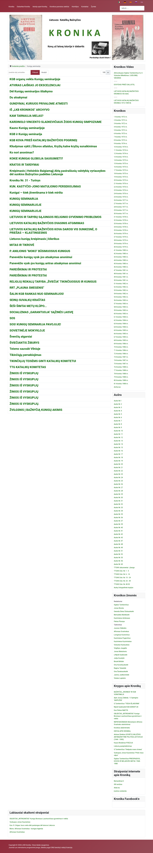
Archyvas (117, 387)
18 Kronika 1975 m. (121, 173)
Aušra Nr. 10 (118, 431)
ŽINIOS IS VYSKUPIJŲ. (24, 403)
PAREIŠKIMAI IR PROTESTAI (28, 269)
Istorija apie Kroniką (40, 7)
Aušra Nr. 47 (118, 541)
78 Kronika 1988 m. (121, 374)
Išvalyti (44, 72)
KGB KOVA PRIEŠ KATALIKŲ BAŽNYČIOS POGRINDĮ (43, 140)
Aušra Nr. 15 (118, 447)
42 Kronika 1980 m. (121, 254)
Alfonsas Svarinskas (121, 631)
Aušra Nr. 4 (118, 411)
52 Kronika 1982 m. (121, 287)
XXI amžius (118, 784)
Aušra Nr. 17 (118, 454)
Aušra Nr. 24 (118, 477)
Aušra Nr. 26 (118, 484)
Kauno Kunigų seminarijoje (27, 128)
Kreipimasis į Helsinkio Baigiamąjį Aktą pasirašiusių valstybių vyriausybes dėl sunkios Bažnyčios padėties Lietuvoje (57, 172)
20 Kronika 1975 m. (121, 180)
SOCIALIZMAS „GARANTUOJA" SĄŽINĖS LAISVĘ (41, 312)
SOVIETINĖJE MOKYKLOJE (27, 330)
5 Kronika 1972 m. (120, 130)
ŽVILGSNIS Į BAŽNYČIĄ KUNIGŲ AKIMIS (36, 410)
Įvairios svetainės (120, 791)
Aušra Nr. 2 (118, 404)
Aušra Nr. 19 (118, 461)
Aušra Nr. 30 (118, 497)
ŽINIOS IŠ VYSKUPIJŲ (24, 373)
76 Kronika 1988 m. (121, 367)
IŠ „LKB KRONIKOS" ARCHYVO (29, 109)
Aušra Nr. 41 (118, 531)
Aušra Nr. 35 (118, 514)
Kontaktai (84, 7)
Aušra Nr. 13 (118, 441)
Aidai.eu (117, 788)
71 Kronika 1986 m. (121, 350)
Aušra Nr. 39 (118, 524)
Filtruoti (35, 72)
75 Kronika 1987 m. (121, 364)
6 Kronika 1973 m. (120, 133)
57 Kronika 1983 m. (121, 304)
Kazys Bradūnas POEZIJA (123, 743)
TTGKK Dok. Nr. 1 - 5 (121, 571)
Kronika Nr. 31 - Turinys (25, 180)
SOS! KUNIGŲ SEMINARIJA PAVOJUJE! (35, 324)
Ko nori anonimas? (22, 152)
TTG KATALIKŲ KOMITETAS (28, 367)
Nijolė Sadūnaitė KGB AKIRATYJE (126, 707)
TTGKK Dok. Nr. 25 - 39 (122, 581)
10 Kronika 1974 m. (121, 147)
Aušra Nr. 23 (118, 474)
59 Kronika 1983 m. (121, 310)
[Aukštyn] (149, 849)
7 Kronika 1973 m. (120, 137)
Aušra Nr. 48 (118, 544)
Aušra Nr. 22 (118, 471)
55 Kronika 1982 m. (121, 297)
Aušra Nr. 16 (118, 451)
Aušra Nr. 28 (118, 491)
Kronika (11, 7)
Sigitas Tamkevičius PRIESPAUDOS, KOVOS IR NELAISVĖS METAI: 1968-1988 (127, 761)
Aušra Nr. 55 (118, 558)
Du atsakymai (18, 97)
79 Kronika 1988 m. (121, 377)
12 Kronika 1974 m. (121, 153)
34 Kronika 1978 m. (121, 227)
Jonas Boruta (119, 608)
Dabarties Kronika (23, 7)
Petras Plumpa (119, 621)
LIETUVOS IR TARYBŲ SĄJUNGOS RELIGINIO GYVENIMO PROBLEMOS (55, 217)
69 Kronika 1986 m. (121, 344)
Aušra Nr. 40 (118, 527)
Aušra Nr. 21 (118, 467)
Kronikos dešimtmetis (122, 728)
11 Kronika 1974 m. (121, 150)
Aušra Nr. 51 (118, 551)
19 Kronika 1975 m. (121, 177)
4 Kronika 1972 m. (120, 127)
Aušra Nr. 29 (118, 494)
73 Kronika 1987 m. (121, 357)
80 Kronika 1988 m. (121, 380)
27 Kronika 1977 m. (121, 204)
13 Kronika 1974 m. (121, 157)
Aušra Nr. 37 (118, 521)
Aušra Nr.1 (117, 401)
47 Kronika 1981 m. (121, 270)
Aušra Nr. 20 (118, 464)
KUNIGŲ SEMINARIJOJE (25, 205)
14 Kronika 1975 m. (121, 160)
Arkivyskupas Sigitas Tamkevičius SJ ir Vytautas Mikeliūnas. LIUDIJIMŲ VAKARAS (128, 75)
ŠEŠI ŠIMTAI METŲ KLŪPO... (28, 306)
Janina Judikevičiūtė (121, 675)
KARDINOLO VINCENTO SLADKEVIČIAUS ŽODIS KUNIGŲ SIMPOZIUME (56, 122)
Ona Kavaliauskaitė (121, 665)
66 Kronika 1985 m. (121, 334)
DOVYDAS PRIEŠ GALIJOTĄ (124, 85)
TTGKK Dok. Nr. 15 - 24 (122, 578)
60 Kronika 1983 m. (121, 314)
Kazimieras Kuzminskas (123, 641)
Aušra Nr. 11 (118, 434)
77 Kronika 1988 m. (121, 370)
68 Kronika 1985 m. (121, 340)
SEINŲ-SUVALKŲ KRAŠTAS (27, 300)
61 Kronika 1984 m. (121, 317)
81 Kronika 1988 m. (121, 384)
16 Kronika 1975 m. (121, 167)
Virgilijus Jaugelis (120, 648)
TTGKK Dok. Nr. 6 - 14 (122, 574)
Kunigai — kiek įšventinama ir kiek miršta (36, 192)
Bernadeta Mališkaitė (121, 615)
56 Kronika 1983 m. (121, 300)
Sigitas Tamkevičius (121, 605)
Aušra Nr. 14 (118, 444)
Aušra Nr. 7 (118, 421)
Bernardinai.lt (119, 781)
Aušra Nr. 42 (118, 534)
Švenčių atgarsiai (21, 336)
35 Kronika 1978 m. (121, 230)
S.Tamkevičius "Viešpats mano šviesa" (128, 749)
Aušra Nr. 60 (118, 564)
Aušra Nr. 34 (118, 511)
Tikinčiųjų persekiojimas (25, 355)
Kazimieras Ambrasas (122, 618)
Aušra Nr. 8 (118, 424)
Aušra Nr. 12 (118, 437)
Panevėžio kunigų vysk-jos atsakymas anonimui (41, 257)
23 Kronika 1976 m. (121, 190)
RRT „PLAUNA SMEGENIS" (27, 287)
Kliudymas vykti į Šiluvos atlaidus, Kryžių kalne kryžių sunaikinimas (53, 146)
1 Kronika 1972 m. (120, 117)
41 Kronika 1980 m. (121, 250)
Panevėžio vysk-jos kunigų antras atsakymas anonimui (45, 263)
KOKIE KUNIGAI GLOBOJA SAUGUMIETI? (36, 158)
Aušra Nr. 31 (118, 501)
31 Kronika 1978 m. (121, 217)
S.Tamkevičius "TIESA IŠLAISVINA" (126, 704)
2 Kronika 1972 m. (120, 120)
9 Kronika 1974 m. (120, 143)
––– (115, 81)
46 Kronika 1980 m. (121, 267)
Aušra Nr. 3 (118, 407)
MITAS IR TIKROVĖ (22, 245)
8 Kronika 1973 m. (120, 140)
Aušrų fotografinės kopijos (123, 588)
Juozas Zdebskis (120, 628)
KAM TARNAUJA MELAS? (26, 115)
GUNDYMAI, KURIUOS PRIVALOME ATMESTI (39, 103)
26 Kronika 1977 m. (121, 200)
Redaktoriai (118, 601)
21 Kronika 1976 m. (121, 184)
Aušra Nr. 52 (118, 554)
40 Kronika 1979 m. (121, 247)
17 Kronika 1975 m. (121, 170)
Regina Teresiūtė (120, 668)
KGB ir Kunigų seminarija (26, 134)
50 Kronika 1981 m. (121, 280)
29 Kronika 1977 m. (121, 210)
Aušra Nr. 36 (118, 517)
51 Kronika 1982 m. (121, 284)
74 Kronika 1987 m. (121, 360)
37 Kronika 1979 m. (121, 237)
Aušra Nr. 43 (118, 538)
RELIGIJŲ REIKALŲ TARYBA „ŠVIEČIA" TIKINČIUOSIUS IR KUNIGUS (53, 281)
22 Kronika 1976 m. (121, 187)
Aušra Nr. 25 (118, 481)
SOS (12, 318)
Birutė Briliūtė (119, 661)
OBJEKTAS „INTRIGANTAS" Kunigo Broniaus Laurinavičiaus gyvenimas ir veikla (127, 716)
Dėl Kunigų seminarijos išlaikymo (31, 91)
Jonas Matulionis (120, 651)
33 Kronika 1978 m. (121, 224)
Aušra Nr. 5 (118, 414)
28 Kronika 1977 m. (121, 207)
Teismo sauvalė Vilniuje (25, 348)
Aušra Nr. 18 (118, 457)
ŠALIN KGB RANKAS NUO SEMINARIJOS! (37, 294)
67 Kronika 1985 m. (121, 337)
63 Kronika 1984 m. (121, 324)
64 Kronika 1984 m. (121, 327)
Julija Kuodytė (119, 658)
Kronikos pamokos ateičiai (59, 7)
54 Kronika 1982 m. (121, 294)
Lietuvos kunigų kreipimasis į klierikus (34, 239)
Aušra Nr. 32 (118, 504)
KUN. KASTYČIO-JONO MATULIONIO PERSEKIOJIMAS (45, 186)
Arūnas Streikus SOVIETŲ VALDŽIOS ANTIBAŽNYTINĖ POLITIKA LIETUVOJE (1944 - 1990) (128, 736)
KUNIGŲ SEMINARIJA (24, 198)
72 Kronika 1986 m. (121, 354)
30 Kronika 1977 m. (121, 214)
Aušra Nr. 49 (118, 548)
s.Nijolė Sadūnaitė (120, 655)
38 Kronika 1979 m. (121, 240)
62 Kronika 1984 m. (121, 320)
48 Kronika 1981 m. (121, 274)
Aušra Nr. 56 (118, 561)
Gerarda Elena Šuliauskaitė (124, 611)
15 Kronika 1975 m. (121, 163)
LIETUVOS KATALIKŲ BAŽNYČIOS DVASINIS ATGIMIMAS (47, 223)
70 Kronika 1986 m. (121, 347)
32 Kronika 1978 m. (121, 220)
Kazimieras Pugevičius (122, 638)
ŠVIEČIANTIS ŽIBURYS (24, 342)
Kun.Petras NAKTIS (121, 710)
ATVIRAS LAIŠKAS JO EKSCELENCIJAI (35, 85)
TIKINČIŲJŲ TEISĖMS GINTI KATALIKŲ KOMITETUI (43, 361)
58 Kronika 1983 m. (121, 307)
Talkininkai (118, 625)
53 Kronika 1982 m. (121, 290)
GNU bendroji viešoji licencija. (62, 848)
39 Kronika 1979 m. (121, 244)
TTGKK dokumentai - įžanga (124, 568)
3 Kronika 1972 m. (120, 123)
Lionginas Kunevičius (122, 635)
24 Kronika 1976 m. (121, 194)
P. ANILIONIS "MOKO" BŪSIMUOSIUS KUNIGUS (40, 251)
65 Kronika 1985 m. (121, 330)
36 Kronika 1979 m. (121, 234)
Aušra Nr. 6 (118, 417)
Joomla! (12, 848)
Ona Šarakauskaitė (121, 671)
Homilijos (75, 7)
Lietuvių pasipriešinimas (123, 746)
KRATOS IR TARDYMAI (24, 164)
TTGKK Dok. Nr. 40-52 (122, 584)
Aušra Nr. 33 (118, 507)
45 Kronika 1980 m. (121, 264)
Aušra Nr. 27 (118, 487)
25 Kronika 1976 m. (121, 197)
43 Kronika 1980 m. (121, 257)
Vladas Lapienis (120, 678)
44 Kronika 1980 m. (121, 260)
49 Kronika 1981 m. (121, 277)
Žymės (93, 7)
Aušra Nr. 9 (118, 427)
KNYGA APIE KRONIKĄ (122, 731)
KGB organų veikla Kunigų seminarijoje (35, 79)
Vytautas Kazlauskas (121, 645)
